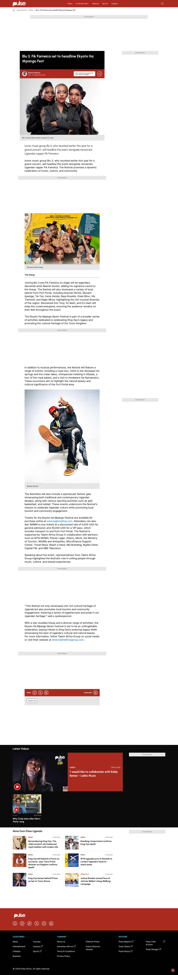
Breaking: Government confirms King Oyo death (96, 842)
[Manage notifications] (173, 970)
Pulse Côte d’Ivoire (151, 943)
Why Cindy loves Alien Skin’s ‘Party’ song (26, 820)
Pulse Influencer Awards (93, 948)
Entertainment (82, 3)
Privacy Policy (63, 956)
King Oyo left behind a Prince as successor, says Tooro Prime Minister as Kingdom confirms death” (43, 863)
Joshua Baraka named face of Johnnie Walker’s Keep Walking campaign (96, 881)
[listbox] (89, 809)
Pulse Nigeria (125, 941)
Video (72, 767)
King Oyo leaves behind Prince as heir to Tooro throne (43, 879)
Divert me (32, 701)
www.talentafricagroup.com (68, 639)
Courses (36, 941)
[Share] (99, 73)
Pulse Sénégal (152, 949)
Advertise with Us (65, 946)
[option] (27, 809)
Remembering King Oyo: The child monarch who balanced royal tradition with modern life (43, 844)
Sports (105, 3)
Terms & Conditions (66, 951)
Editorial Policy (93, 941)
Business (17, 956)
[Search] (162, 3)
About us (61, 941)
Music (31, 10)
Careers (114, 3)
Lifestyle (95, 3)
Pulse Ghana (124, 946)
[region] (89, 809)
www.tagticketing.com (59, 521)
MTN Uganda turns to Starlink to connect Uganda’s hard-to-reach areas (96, 861)
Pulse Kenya (124, 951)
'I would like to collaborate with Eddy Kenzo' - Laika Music (94, 773)
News (70, 3)
